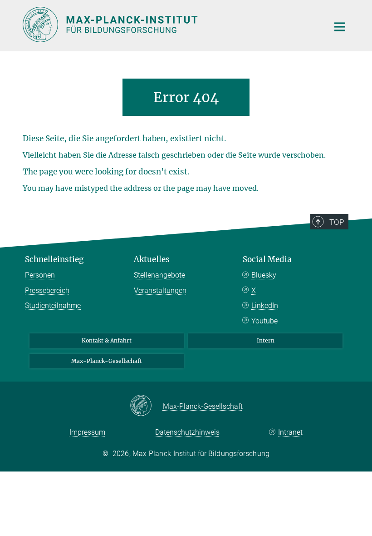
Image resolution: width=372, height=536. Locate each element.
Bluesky (263, 275)
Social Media (267, 259)
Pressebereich (47, 290)
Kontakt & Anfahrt (107, 340)
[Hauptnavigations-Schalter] (340, 27)
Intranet (290, 432)
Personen (40, 275)
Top (336, 222)
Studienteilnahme (53, 305)
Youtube (264, 321)
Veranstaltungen (160, 290)
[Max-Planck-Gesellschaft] (146, 406)
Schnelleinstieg (54, 259)
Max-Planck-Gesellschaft (106, 360)
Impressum (87, 432)
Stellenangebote (159, 275)
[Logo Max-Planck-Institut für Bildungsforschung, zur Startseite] (170, 24)
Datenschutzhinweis (187, 432)
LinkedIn (264, 305)
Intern (265, 340)
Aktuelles (152, 259)
